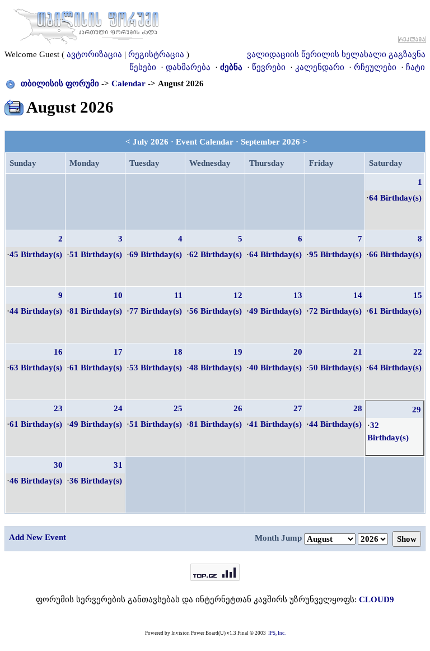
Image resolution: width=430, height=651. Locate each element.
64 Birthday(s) (395, 197)
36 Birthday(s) (95, 480)
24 (118, 408)
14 (357, 295)
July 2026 (151, 141)
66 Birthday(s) (395, 254)
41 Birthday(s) (275, 424)
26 (237, 408)
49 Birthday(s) (275, 310)
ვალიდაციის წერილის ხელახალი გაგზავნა (336, 54)
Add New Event (37, 537)
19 (237, 351)
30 (58, 465)
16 (58, 351)
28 (357, 408)
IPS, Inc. (277, 633)
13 (297, 295)
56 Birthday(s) (215, 310)
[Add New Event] (14, 105)
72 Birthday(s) (335, 310)
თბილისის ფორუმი (60, 83)
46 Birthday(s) (36, 480)
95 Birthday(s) (335, 254)
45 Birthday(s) (36, 254)
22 (417, 351)
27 (297, 408)
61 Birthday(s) (395, 310)
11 (178, 295)
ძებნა (231, 67)
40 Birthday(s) (275, 367)
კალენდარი (319, 67)
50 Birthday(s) (335, 367)
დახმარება (188, 67)
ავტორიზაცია (94, 54)
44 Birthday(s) (36, 310)
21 (357, 351)
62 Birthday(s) (215, 254)
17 (118, 351)
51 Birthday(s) (95, 254)
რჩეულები (375, 67)
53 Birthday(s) (155, 367)
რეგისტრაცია (156, 54)
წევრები (269, 67)
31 (118, 465)
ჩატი (415, 67)
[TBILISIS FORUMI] (86, 24)
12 (237, 295)
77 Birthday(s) (155, 310)
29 (416, 409)
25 (178, 408)
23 (58, 408)
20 (297, 351)
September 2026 (270, 141)
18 (178, 351)
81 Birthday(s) (95, 310)
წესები (142, 67)
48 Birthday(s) (215, 367)
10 (118, 295)
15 (417, 295)
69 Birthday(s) (155, 254)
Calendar (128, 83)
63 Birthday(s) (36, 367)
